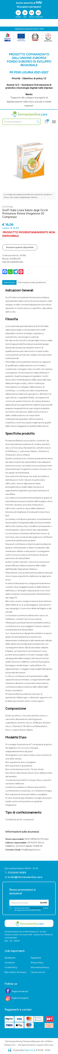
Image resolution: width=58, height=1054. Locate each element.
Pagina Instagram (20, 998)
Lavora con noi (38, 972)
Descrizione (9, 282)
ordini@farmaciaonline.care (25, 877)
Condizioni (10, 962)
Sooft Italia (7, 206)
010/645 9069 (16, 872)
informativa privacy (36, 908)
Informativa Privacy (40, 967)
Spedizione (10, 958)
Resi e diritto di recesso (15, 972)
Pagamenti (36, 958)
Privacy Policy (37, 962)
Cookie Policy (11, 967)
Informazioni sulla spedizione (32, 282)
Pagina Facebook (19, 991)
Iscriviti (43, 902)
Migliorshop (30, 1050)
